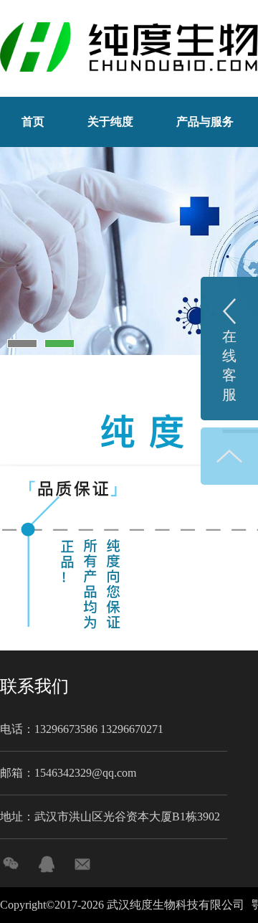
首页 (33, 121)
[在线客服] (46, 864)
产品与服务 (205, 121)
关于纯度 (110, 121)
